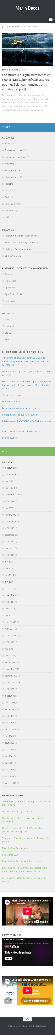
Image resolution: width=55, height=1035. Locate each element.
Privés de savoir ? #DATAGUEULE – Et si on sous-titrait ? (27, 423)
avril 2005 (9, 749)
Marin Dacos (27, 8)
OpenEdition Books (13, 294)
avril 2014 (9, 588)
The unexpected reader (12, 395)
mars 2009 (10, 702)
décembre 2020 (12, 474)
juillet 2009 (10, 696)
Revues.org (10, 301)
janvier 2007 (10, 729)
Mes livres (9, 163)
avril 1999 (9, 769)
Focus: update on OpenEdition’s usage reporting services (24, 880)
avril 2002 (9, 756)
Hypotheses (10, 281)
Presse (8, 190)
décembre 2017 (12, 535)
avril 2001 (9, 763)
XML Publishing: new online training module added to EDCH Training (26, 803)
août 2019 (9, 501)
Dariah (8, 333)
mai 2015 (9, 568)
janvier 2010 (10, 662)
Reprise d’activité (10, 438)
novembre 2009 (12, 669)
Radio (7, 197)
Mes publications (11, 70)
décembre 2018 (12, 521)
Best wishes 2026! (10, 854)
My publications (12, 177)
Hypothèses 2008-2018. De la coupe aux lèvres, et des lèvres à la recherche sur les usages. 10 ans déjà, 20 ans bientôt (27, 385)
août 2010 (9, 642)
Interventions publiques (16, 157)
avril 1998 (9, 776)
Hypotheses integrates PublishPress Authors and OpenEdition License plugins (24, 830)
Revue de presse (12, 204)
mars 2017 (10, 548)
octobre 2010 (11, 635)
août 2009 (9, 689)
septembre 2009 (12, 682)
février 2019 (10, 514)
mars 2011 (10, 629)
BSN (7, 319)
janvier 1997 (10, 783)
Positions (9, 184)
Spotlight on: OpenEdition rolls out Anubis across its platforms (25, 840)
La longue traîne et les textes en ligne (19, 408)
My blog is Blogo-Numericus (18, 249)
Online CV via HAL (13, 256)
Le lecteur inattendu (11, 401)
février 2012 (10, 622)
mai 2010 (9, 649)
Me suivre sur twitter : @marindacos (21, 242)
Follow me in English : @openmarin (21, 235)
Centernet (9, 326)
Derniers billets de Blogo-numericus (22, 352)
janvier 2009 (10, 709)
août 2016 (9, 555)
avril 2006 (9, 736)
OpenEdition (10, 287)
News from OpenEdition (15, 795)
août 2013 (9, 602)
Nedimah (9, 339)
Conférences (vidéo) (14, 150)
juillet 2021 (10, 468)
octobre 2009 (11, 675)
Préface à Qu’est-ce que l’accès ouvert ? (20, 414)
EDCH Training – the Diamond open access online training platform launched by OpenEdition (24, 870)
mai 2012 (9, 615)
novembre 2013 (12, 595)
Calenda (8, 274)
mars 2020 (10, 488)
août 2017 (9, 541)
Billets (7, 143)
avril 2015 (9, 575)
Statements (10, 210)
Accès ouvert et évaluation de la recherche (21, 431)
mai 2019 (9, 508)
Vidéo (7, 217)
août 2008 (9, 716)
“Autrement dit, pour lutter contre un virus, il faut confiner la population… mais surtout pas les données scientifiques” (26, 361)
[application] (27, 952)
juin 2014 (9, 582)
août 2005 (9, 743)
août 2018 (9, 528)
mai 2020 (9, 481)
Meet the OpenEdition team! (15, 848)
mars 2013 (10, 608)
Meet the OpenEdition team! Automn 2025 (21, 861)
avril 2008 (9, 722)
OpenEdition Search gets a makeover (19, 811)
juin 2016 (9, 561)
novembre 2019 (12, 494)
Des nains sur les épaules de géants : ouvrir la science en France (26, 373)
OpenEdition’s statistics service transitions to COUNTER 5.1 (22, 820)
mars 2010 (10, 655)
